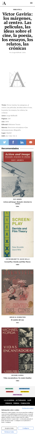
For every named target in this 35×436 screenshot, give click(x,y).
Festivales (17, 394)
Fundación (25, 403)
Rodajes (10, 391)
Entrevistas (24, 388)
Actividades (21, 400)
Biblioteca (17, 9)
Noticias (9, 388)
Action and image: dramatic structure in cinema (17, 203)
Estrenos (24, 391)
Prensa (16, 403)
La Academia (9, 400)
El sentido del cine (17, 320)
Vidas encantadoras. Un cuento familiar (18, 378)
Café (29, 400)
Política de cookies (28, 408)
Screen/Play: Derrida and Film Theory (17, 262)
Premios (8, 403)
